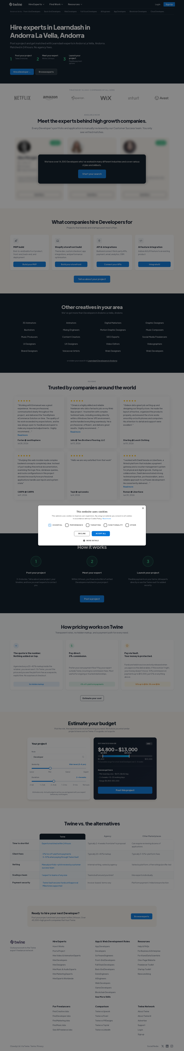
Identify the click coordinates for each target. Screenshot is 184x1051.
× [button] (143, 508)
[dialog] (92, 525)
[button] (92, 540)
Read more (107, 519)
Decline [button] (82, 533)
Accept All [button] (101, 533)
